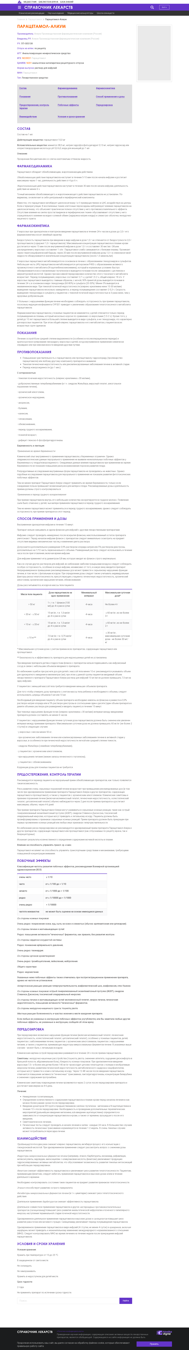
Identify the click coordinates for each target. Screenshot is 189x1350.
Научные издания (56, 13)
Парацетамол (35, 19)
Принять (154, 1344)
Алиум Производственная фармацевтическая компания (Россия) (68, 33)
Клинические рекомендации (31, 13)
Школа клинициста (105, 13)
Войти (164, 7)
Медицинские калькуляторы (80, 13)
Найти (126, 1300)
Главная (21, 19)
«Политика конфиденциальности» (70, 1331)
